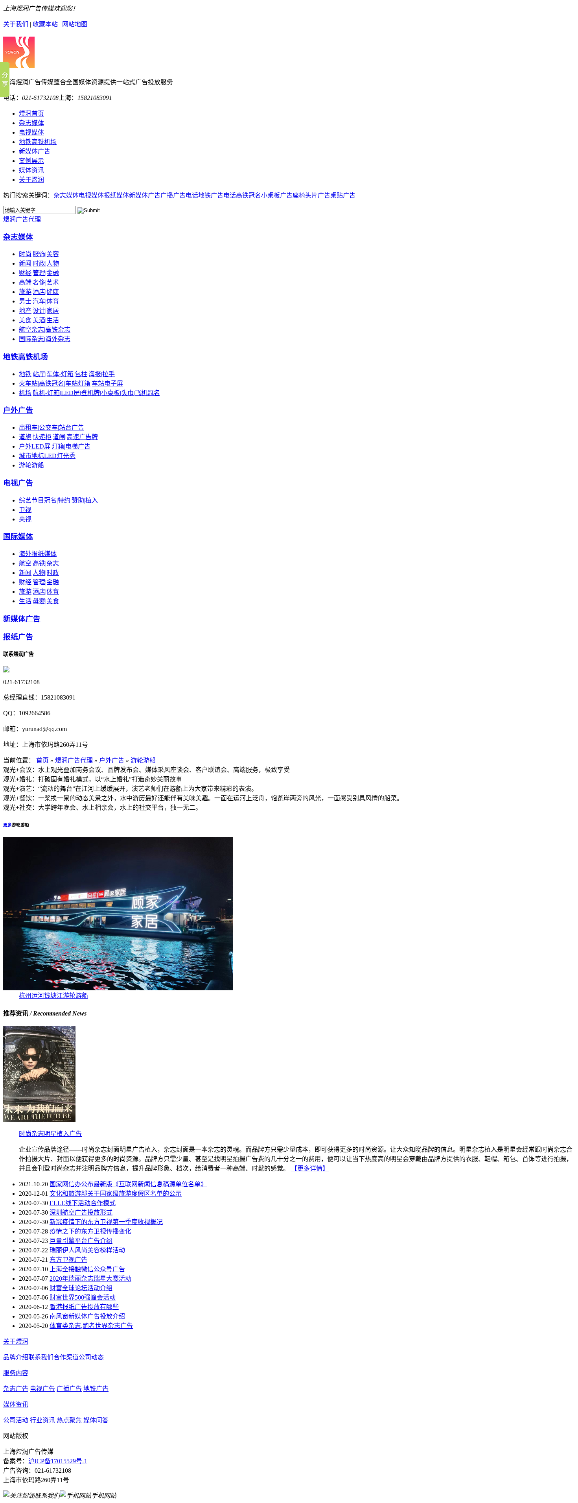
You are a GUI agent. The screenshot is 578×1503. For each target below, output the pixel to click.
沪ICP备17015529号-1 (57, 1461)
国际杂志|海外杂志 (44, 339)
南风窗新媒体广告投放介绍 (87, 1316)
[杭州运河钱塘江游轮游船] (118, 988)
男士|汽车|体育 (39, 301)
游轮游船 (31, 465)
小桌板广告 (277, 195)
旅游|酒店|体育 (39, 591)
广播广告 (69, 1388)
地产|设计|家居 (39, 310)
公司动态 (91, 1357)
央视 (25, 519)
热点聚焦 (69, 1420)
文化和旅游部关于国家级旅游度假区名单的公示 (116, 1193)
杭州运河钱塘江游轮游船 (53, 995)
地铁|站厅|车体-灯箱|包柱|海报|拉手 (67, 374)
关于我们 (15, 24)
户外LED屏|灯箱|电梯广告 (54, 446)
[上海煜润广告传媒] (19, 64)
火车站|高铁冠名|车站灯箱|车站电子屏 (71, 383)
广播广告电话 (179, 195)
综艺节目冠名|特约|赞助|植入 (58, 500)
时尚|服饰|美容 (39, 254)
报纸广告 (18, 637)
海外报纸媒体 (38, 553)
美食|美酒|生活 (39, 320)
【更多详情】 (310, 1168)
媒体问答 (96, 1420)
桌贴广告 (342, 195)
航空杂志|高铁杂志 (44, 329)
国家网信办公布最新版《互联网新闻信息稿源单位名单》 (128, 1184)
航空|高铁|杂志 (39, 563)
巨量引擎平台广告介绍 (81, 1240)
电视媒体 (91, 195)
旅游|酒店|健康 (39, 291)
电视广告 (18, 483)
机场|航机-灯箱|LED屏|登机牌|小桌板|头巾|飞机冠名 (89, 393)
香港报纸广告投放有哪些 (84, 1307)
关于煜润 (15, 1341)
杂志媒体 (66, 195)
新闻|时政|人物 (39, 263)
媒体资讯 (15, 1404)
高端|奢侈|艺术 (39, 282)
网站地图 (74, 24)
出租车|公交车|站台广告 (51, 427)
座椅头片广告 (311, 195)
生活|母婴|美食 (39, 601)
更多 (7, 824)
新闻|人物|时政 (39, 572)
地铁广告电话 (217, 195)
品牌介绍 (15, 1357)
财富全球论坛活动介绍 (81, 1288)
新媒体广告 (144, 195)
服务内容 (15, 1373)
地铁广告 (96, 1388)
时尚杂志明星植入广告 (50, 1133)
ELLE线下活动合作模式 (83, 1203)
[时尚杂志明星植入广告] (39, 1120)
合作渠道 (66, 1357)
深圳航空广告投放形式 (81, 1212)
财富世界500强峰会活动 (83, 1297)
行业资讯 (42, 1420)
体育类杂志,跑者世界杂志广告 (91, 1325)
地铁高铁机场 (25, 357)
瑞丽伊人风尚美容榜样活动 (87, 1250)
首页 (42, 760)
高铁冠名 (248, 195)
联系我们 (40, 1357)
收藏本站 (45, 24)
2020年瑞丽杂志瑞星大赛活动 (90, 1278)
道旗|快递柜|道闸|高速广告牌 (58, 437)
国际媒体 (18, 536)
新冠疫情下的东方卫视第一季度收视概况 (106, 1222)
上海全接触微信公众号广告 (87, 1269)
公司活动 (15, 1420)
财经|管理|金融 (39, 273)
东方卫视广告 (68, 1259)
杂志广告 (15, 1388)
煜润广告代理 (22, 219)
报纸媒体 (116, 195)
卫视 (25, 509)
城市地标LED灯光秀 (47, 455)
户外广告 (18, 410)
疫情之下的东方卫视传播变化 (90, 1231)
